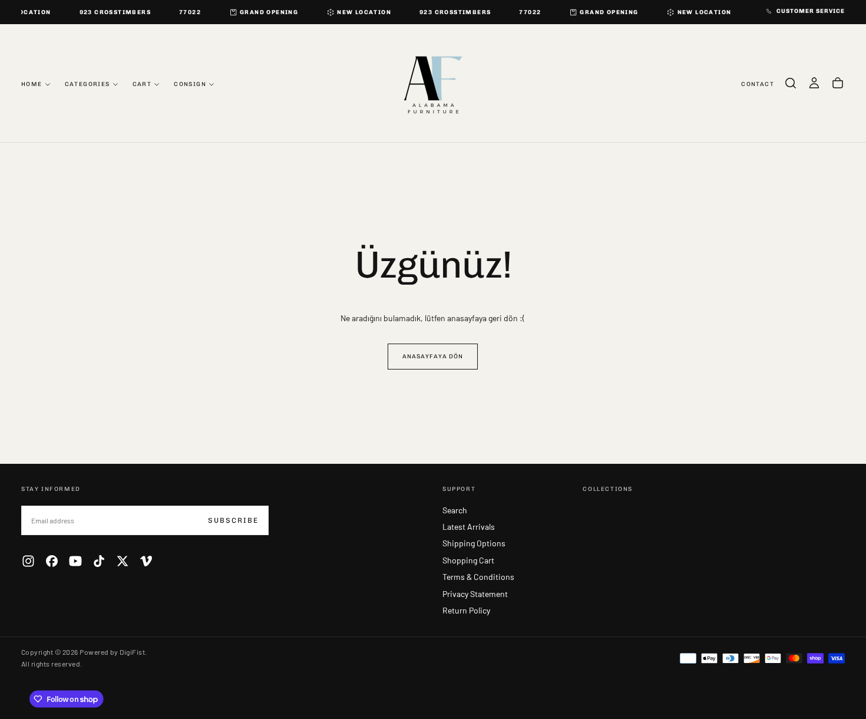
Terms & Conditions (478, 577)
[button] (791, 83)
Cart (142, 83)
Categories (87, 83)
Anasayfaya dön (432, 356)
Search (454, 510)
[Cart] (838, 83)
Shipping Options (473, 543)
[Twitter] (122, 561)
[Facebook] (52, 561)
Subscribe (233, 520)
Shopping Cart (468, 560)
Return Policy (466, 610)
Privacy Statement (475, 594)
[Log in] (814, 83)
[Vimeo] (146, 561)
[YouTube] (75, 561)
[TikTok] (99, 561)
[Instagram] (28, 561)
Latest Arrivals (468, 527)
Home (31, 83)
